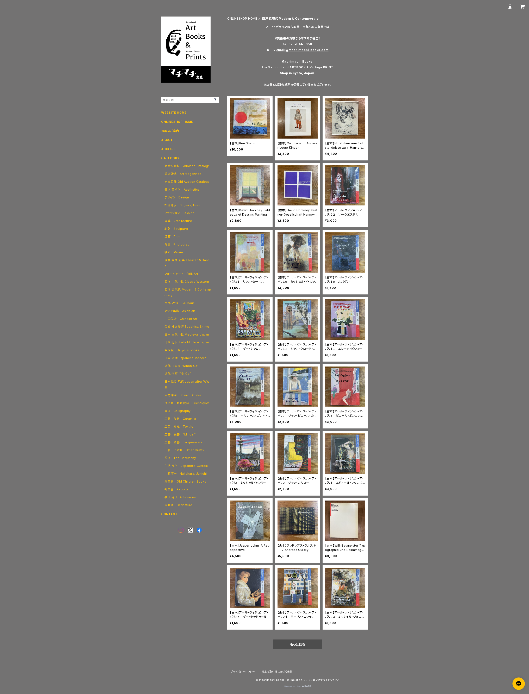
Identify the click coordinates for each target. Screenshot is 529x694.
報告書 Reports (176, 489)
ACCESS (168, 149)
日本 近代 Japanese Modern (185, 358)
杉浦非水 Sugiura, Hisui (182, 205)
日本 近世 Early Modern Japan (186, 342)
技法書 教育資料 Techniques (187, 403)
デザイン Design (176, 197)
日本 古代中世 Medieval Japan (186, 334)
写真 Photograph (177, 244)
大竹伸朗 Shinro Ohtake (182, 395)
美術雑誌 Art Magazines (182, 174)
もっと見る (297, 644)
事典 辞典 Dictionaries (180, 497)
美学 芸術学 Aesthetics (182, 189)
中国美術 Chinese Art (180, 318)
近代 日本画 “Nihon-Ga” (181, 366)
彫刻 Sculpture (176, 228)
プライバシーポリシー (243, 671)
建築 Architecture (178, 221)
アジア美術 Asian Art (179, 311)
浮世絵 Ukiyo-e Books (181, 350)
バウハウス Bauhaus (179, 303)
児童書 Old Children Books (185, 481)
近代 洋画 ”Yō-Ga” (177, 373)
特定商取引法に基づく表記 (277, 671)
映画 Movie (173, 252)
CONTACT (169, 514)
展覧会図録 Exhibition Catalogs (187, 166)
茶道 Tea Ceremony (180, 458)
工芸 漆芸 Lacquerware (183, 442)
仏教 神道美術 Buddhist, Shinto (186, 326)
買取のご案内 (170, 131)
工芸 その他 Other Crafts (184, 450)
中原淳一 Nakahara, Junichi (185, 473)
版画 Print (172, 236)
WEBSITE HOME (174, 112)
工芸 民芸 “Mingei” (180, 434)
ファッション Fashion (179, 213)
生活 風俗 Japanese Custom (186, 465)
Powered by (293, 686)
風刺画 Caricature (178, 505)
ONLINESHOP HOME (242, 18)
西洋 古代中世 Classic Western (186, 281)
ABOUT (167, 140)
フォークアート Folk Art (181, 273)
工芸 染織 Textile (178, 426)
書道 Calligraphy (177, 411)
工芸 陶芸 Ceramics (180, 418)
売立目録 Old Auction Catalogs (187, 181)
